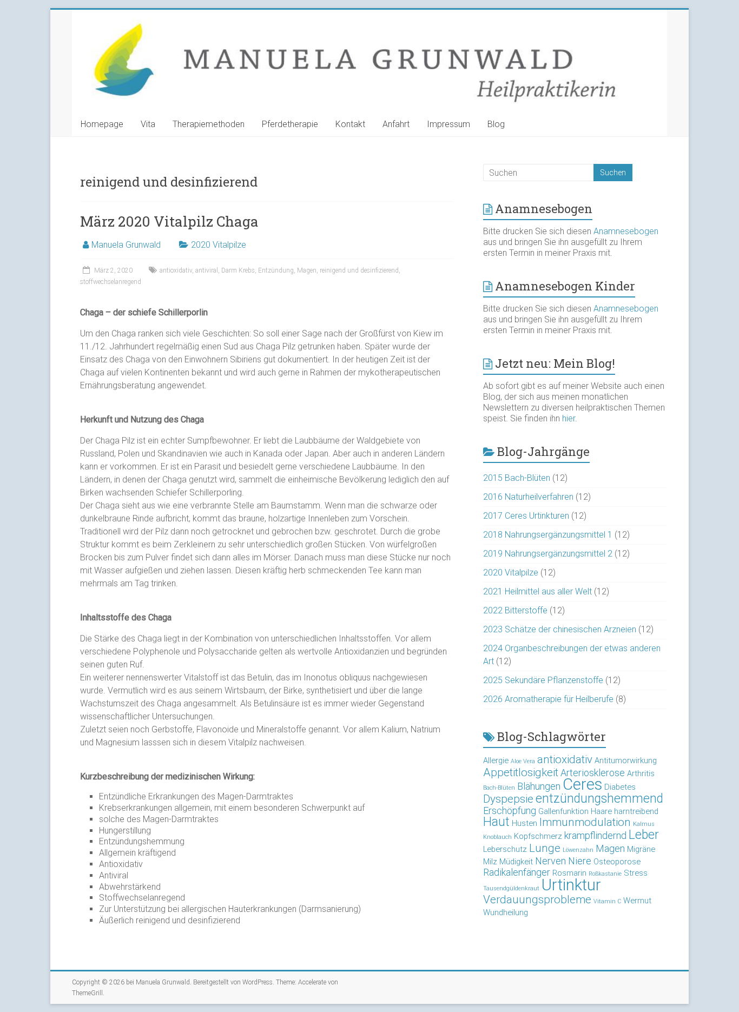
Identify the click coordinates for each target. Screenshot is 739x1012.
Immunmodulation (585, 822)
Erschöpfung (509, 810)
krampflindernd (595, 835)
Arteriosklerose (592, 772)
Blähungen (538, 786)
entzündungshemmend (599, 798)
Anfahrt (396, 124)
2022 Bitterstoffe (515, 610)
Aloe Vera (523, 761)
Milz (490, 862)
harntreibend (636, 811)
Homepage (102, 124)
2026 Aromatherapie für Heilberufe (548, 699)
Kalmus (644, 824)
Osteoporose (617, 862)
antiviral (206, 270)
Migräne (641, 849)
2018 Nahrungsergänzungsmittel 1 (547, 535)
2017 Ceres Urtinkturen (526, 516)
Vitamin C (607, 901)
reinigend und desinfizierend (359, 270)
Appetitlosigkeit (520, 772)
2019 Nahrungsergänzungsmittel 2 (547, 553)
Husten (524, 823)
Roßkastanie (605, 873)
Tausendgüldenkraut (511, 888)
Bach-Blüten (499, 787)
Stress (636, 873)
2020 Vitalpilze (218, 245)
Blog (496, 124)
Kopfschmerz (538, 836)
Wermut (637, 900)
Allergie (496, 760)
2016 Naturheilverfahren (528, 497)
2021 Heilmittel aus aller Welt (537, 591)
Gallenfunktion (563, 811)
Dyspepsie (508, 798)
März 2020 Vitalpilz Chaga (169, 221)
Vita (148, 124)
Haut (496, 822)
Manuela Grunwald (126, 245)
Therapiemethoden (209, 124)
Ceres (582, 784)
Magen (306, 270)
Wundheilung (505, 912)
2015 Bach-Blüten (516, 478)
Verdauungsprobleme (537, 899)
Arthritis (641, 773)
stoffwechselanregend (110, 282)
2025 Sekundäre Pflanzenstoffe (543, 680)
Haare (601, 811)
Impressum (448, 124)
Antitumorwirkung (626, 760)
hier (568, 418)
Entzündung (276, 270)
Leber (644, 835)
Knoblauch (497, 837)
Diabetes (620, 787)
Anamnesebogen (625, 231)
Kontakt (350, 124)
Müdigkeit (516, 862)
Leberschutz (505, 849)
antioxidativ (176, 270)
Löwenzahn (578, 850)
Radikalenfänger (516, 872)
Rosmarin (569, 873)
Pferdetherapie (290, 124)
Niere (579, 861)
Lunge (544, 848)
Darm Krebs (238, 270)
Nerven (550, 861)
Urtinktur (571, 885)
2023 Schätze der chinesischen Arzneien (559, 629)
